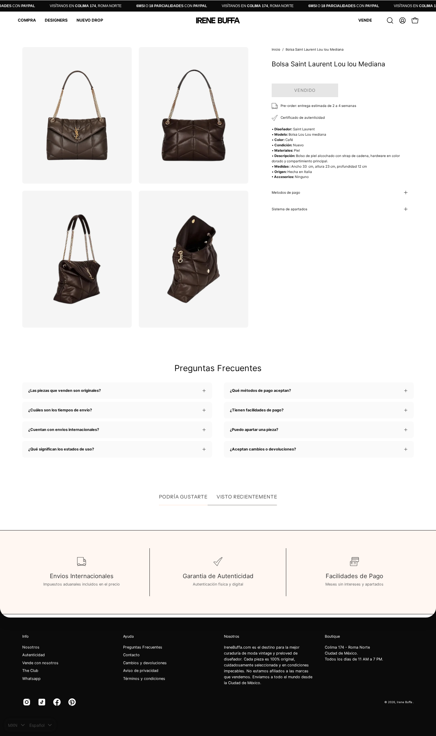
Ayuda (128, 636)
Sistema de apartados (289, 209)
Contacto (131, 655)
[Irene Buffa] (218, 20)
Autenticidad (33, 655)
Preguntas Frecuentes (142, 647)
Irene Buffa (405, 701)
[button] (26, 20)
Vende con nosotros (40, 663)
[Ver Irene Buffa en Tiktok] (41, 702)
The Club (30, 670)
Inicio (276, 49)
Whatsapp (31, 678)
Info (25, 636)
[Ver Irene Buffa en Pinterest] (71, 702)
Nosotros (30, 647)
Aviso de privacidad (140, 670)
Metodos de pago (286, 192)
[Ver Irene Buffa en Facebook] (56, 702)
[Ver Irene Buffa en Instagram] (26, 702)
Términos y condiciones (144, 678)
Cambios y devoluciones (145, 663)
